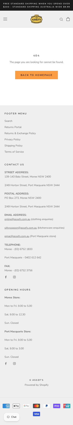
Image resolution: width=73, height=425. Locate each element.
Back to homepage (36, 75)
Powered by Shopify (36, 385)
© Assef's (36, 380)
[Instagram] (14, 277)
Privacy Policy (12, 139)
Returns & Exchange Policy (20, 133)
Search (8, 121)
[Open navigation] (5, 19)
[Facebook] (5, 277)
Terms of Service (14, 152)
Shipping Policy (13, 145)
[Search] (61, 19)
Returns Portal (13, 127)
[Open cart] (68, 19)
